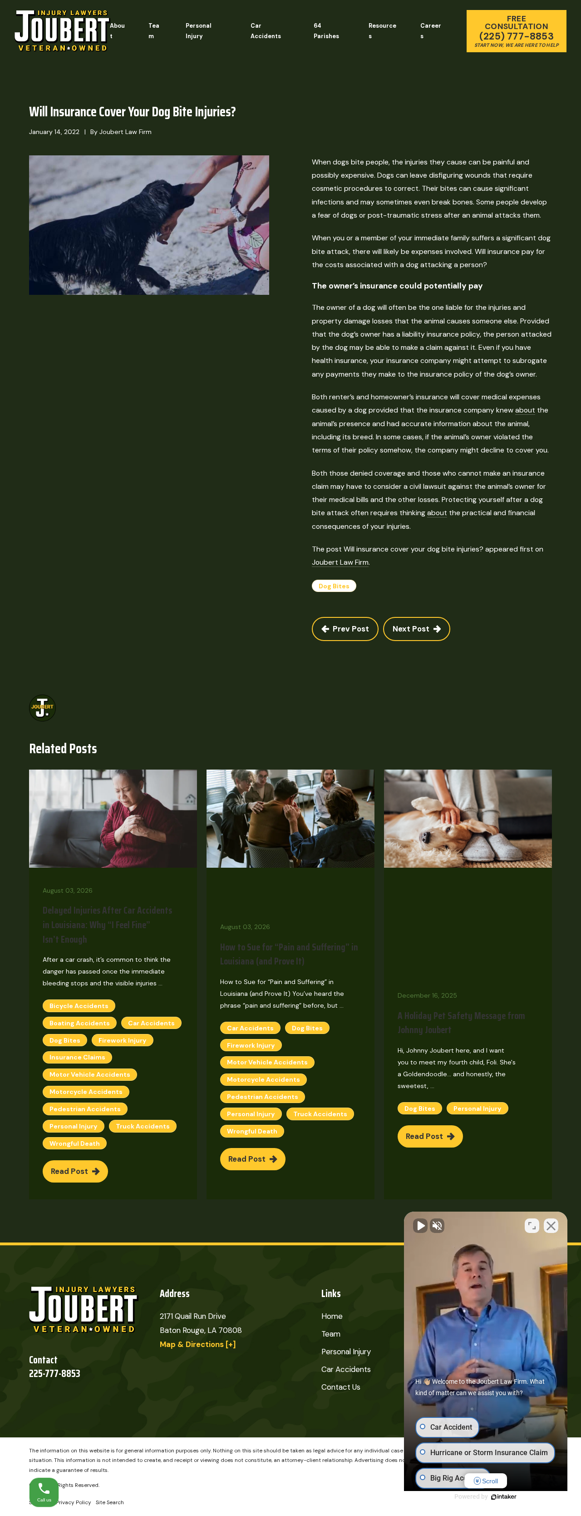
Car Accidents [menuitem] (266, 31)
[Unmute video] (420, 1225)
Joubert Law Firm (340, 562)
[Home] (62, 31)
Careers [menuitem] (430, 31)
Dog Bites (334, 586)
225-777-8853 (54, 1374)
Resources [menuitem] (382, 31)
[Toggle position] (532, 1225)
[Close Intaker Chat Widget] (551, 1225)
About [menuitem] (117, 31)
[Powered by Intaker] (503, 1497)
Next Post (411, 629)
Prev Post (351, 629)
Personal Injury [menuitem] (199, 31)
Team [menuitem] (153, 31)
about (525, 410)
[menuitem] (73, 1503)
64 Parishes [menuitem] (326, 31)
